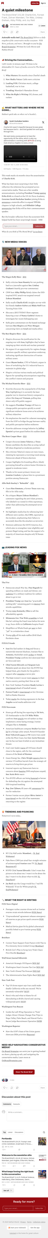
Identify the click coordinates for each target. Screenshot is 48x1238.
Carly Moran (28, 24)
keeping (22, 771)
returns (35, 678)
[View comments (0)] (12, 32)
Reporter (30, 1034)
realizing (9, 593)
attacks (21, 718)
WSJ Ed (36, 963)
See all (6, 1190)
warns (22, 748)
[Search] (44, 1132)
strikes (31, 654)
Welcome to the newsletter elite (17, 1155)
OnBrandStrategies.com (12, 1060)
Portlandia (7, 1138)
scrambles (32, 618)
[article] (24, 1144)
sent (33, 628)
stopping (21, 674)
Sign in (43, 3)
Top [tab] (4, 1132)
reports (36, 758)
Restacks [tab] (16, 1104)
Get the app (35, 1228)
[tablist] (11, 1104)
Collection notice (39, 1222)
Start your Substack (18, 1228)
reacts (22, 734)
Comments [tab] (7, 1104)
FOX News (36, 912)
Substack (13, 1233)
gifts (14, 635)
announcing (7, 208)
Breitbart (39, 946)
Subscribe (35, 3)
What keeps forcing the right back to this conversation (17, 1172)
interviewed (11, 688)
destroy (37, 604)
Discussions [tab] (19, 1132)
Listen (43, 26)
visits (14, 611)
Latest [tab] (10, 1132)
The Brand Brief (26, 37)
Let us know (37, 231)
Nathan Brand (15, 24)
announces (36, 788)
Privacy (23, 1222)
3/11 (24, 277)
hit (7, 731)
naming (43, 193)
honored (34, 778)
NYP (27, 991)
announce (6, 202)
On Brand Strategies (10, 1051)
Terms (29, 1222)
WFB (39, 1021)
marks (13, 699)
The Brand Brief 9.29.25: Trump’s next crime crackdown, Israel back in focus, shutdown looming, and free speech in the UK (18, 1142)
